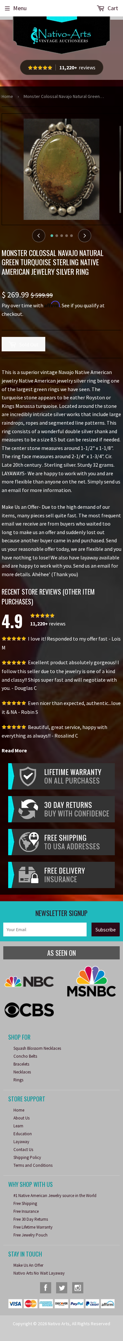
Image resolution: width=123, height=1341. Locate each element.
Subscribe (105, 930)
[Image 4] (66, 235)
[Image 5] (71, 235)
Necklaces (22, 1072)
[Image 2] (56, 235)
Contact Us (23, 1149)
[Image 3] (61, 235)
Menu (20, 8)
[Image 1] (52, 235)
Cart (112, 8)
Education (22, 1134)
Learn (18, 1126)
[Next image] (84, 235)
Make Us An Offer (28, 1265)
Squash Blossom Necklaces (37, 1048)
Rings (18, 1080)
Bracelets (21, 1064)
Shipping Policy (27, 1157)
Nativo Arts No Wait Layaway (39, 1273)
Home (7, 96)
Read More (14, 750)
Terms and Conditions (32, 1165)
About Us (21, 1118)
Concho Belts (25, 1056)
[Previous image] (38, 235)
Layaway (21, 1141)
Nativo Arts (59, 1324)
